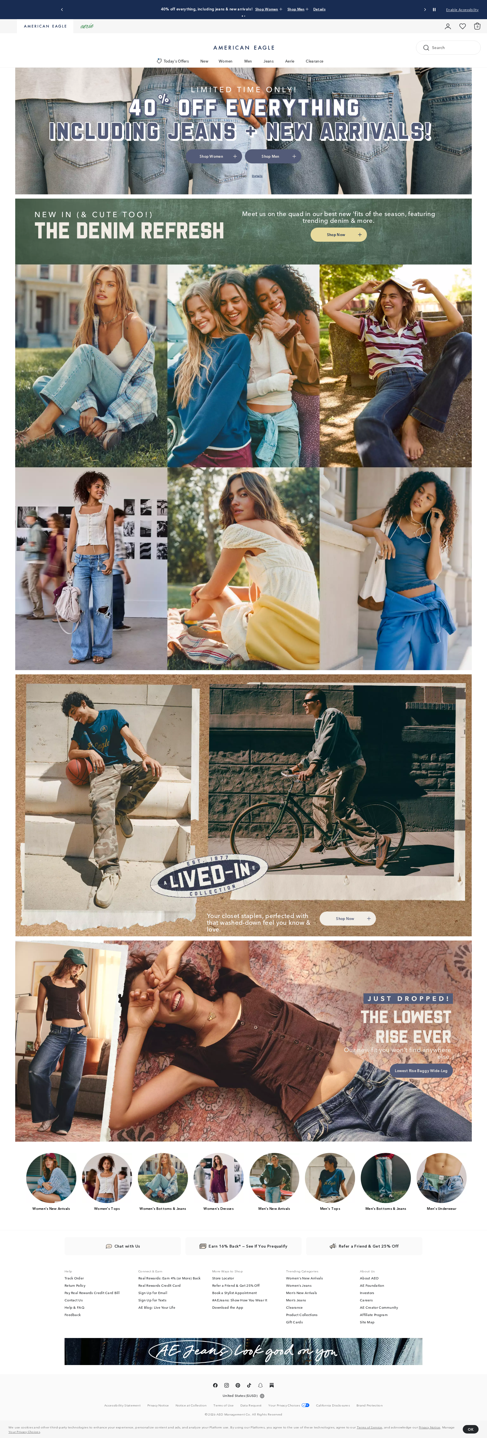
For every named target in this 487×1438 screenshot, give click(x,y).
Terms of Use (223, 1405)
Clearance (314, 61)
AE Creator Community (379, 1307)
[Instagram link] (226, 1386)
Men (248, 61)
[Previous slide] (62, 10)
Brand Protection (370, 1405)
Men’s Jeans (296, 1300)
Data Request (251, 1405)
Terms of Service (369, 1427)
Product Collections (302, 1314)
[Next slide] (425, 10)
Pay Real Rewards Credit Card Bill (92, 1292)
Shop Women (255, 8)
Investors (367, 1292)
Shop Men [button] (270, 156)
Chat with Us (127, 1246)
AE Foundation (372, 1285)
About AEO (369, 1278)
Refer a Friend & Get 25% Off (236, 1285)
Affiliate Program (374, 1314)
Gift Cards (294, 1321)
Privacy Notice (429, 1427)
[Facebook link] (215, 1386)
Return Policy (75, 1285)
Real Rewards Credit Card (159, 1285)
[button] (242, 16)
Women (226, 61)
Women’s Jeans (298, 1285)
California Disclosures (333, 1405)
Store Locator (223, 1278)
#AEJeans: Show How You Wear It (239, 1300)
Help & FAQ (74, 1307)
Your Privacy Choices (24, 1431)
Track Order (74, 1278)
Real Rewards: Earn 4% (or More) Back (169, 1278)
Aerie (290, 61)
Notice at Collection (191, 1405)
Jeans (269, 61)
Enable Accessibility (462, 9)
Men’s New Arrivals (301, 1292)
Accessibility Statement (122, 1405)
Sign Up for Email (152, 1292)
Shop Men (279, 8)
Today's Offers (176, 61)
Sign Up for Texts (152, 1300)
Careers (366, 1300)
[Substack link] (271, 1386)
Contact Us (74, 1300)
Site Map (367, 1321)
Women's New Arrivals (304, 1278)
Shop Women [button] (211, 156)
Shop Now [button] (336, 234)
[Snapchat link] (260, 1386)
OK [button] (470, 1429)
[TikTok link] (249, 1386)
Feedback (73, 1314)
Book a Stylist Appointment (234, 1292)
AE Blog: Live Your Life (156, 1307)
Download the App (228, 1307)
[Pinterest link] (238, 1386)
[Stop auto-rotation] (434, 9)
